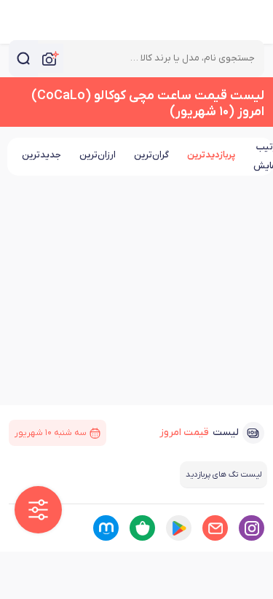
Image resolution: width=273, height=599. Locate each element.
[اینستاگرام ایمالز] (251, 528)
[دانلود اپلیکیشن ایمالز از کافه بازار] (142, 528)
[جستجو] (23, 58)
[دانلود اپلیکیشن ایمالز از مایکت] (106, 528)
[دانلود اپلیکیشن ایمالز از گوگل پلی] (178, 528)
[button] (38, 509)
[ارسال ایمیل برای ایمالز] (215, 528)
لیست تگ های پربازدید (223, 474)
